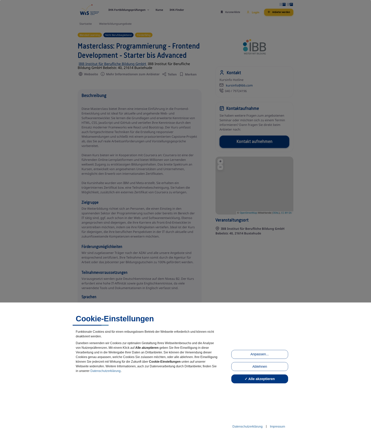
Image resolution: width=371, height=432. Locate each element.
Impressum (277, 426)
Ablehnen (259, 366)
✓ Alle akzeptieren (260, 379)
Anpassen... (259, 354)
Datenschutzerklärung (105, 371)
